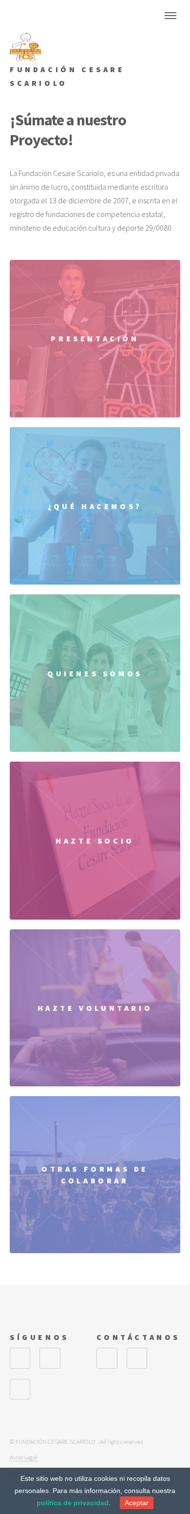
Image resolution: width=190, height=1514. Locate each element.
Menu (170, 15)
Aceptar (137, 1503)
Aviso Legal (24, 1457)
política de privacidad (73, 1503)
